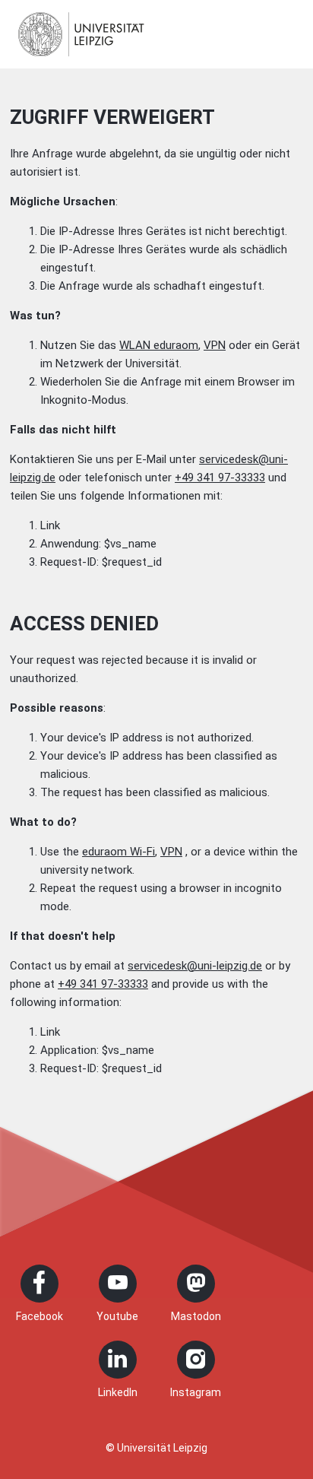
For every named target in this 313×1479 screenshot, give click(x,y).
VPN (215, 345)
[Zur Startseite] (81, 34)
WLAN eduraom (158, 345)
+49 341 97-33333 (220, 477)
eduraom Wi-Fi (118, 852)
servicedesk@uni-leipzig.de (195, 966)
